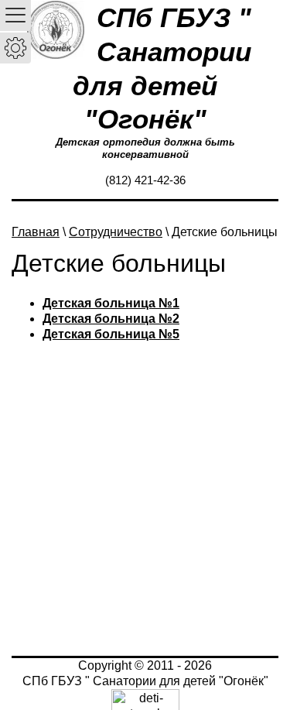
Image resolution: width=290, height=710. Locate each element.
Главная (36, 231)
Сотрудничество (115, 231)
